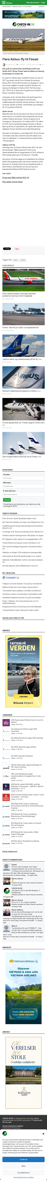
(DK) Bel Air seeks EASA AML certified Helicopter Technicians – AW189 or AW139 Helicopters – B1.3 (27, 786)
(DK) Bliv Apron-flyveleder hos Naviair (25, 841)
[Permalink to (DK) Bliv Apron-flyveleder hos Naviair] (6, 847)
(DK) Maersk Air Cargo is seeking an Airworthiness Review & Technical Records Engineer (27, 806)
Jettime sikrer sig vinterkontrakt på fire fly (20, 359)
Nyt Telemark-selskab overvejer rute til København (21, 522)
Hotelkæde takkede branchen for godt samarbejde (21, 598)
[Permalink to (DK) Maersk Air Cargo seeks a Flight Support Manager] (6, 838)
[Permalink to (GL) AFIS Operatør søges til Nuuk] (6, 753)
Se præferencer (23, 1173)
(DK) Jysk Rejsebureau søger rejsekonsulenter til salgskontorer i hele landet (26, 776)
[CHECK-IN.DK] (24, 25)
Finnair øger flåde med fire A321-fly (15, 178)
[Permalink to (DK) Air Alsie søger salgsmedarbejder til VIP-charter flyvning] (6, 771)
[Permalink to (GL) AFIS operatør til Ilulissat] (6, 762)
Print (42, 64)
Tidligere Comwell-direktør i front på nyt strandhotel (22, 584)
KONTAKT (42, 6)
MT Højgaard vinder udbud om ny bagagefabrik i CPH (22, 539)
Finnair (22, 260)
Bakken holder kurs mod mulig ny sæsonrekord (20, 587)
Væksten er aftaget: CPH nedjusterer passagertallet (22, 552)
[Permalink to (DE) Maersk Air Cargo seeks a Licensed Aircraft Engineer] (6, 829)
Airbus (15, 260)
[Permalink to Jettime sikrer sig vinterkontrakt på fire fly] (23, 356)
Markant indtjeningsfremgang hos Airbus (19, 391)
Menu (9, 3)
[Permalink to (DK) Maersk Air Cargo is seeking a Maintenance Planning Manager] (6, 820)
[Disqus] (23, 215)
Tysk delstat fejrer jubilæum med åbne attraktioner (21, 591)
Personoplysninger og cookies (23, 1177)
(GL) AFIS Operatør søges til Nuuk (23, 747)
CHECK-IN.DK (17, 888)
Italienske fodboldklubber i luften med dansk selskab (22, 560)
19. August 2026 (32, 875)
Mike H (14, 926)
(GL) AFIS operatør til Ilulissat (22, 756)
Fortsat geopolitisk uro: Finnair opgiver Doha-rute (23, 423)
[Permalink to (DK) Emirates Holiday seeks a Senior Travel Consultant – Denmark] (6, 800)
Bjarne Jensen (17, 879)
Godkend (23, 1159)
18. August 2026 (17, 885)
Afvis (24, 1166)
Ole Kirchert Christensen (11, 1128)
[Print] (40, 64)
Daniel (14, 865)
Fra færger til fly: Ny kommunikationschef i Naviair (21, 532)
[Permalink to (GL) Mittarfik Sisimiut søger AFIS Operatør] (6, 744)
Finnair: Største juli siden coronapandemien (20, 327)
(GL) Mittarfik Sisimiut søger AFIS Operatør (27, 738)
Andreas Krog (11, 64)
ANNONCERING (17, 6)
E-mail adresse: (9, 491)
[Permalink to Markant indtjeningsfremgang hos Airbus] (23, 388)
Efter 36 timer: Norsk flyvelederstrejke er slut (19, 518)
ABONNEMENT (6, 6)
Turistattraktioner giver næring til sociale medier (20, 610)
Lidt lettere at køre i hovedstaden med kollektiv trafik (22, 594)
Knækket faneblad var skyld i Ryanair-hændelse (27, 883)
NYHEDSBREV (27, 6)
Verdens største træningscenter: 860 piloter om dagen (23, 535)
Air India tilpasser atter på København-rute (18, 566)
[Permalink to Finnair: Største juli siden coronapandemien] (23, 325)
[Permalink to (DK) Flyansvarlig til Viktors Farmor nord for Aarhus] (6, 726)
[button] (43, 1134)
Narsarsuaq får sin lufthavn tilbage (14, 875)
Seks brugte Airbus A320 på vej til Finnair (19, 457)
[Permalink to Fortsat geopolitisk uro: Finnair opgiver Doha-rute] (23, 420)
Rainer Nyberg (17, 910)
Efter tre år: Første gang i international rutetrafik (18, 920)
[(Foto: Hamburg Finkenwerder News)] (23, 50)
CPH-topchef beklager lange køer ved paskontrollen (21, 547)
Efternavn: (7, 483)
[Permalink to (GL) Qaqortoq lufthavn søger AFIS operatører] (6, 735)
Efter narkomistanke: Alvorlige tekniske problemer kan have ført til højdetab (19, 295)
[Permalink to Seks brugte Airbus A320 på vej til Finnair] (23, 454)
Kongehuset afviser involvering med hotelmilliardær (21, 607)
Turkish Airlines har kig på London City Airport (19, 543)
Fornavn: (6, 475)
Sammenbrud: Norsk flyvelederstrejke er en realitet (21, 556)
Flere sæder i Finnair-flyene (12, 182)
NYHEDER (22, 64)
